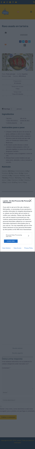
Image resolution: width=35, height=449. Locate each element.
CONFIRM (11, 241)
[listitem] (17, 235)
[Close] (31, 201)
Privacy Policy (28, 248)
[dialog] (17, 224)
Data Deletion (6, 248)
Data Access (17, 248)
